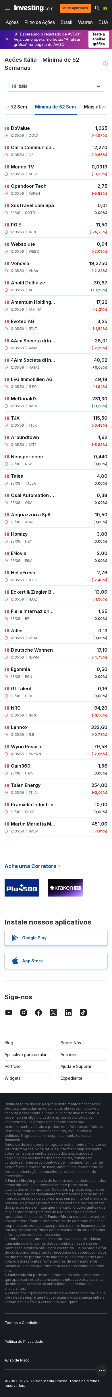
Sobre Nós (71, 1042)
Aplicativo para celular (26, 1054)
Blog (9, 1042)
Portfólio (13, 1066)
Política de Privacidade (24, 1341)
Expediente (71, 1078)
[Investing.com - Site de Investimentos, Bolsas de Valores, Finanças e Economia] (33, 8)
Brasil (66, 22)
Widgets (12, 1078)
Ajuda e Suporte (76, 1066)
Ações (12, 22)
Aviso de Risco (17, 1360)
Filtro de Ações (39, 22)
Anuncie (68, 1054)
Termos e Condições (22, 1323)
